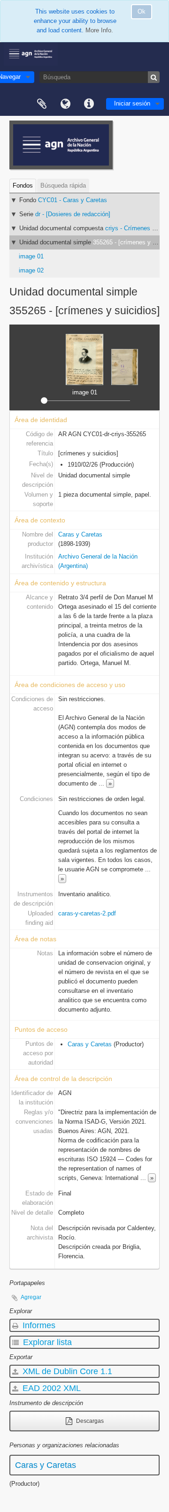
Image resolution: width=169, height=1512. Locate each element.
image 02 (31, 270)
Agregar (31, 1297)
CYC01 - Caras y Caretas (72, 200)
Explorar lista (46, 1342)
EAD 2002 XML (50, 1388)
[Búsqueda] (154, 77)
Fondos (23, 185)
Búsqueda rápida (63, 185)
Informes (37, 1325)
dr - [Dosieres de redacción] (72, 214)
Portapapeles (42, 104)
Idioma (65, 104)
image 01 (31, 256)
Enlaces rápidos (88, 104)
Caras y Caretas (80, 534)
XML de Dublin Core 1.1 (66, 1371)
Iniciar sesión (132, 103)
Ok (142, 11)
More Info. (99, 30)
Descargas (89, 1421)
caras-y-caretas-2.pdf (87, 913)
